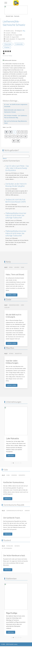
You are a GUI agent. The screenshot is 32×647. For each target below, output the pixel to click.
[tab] (11, 637)
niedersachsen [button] (14, 305)
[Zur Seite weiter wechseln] (14, 141)
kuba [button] (8, 475)
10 (25, 136)
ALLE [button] (5, 267)
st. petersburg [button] (7, 548)
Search (5, 158)
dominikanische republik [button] (14, 510)
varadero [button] (22, 475)
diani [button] (22, 267)
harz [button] (22, 305)
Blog (24, 30)
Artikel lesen (11, 455)
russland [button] (9, 546)
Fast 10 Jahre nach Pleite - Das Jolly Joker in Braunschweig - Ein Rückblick (17, 168)
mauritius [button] (18, 353)
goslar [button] (6, 307)
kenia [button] (11, 267)
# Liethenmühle (19, 44)
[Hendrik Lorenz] (16, 3)
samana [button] (27, 510)
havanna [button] (14, 475)
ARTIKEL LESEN (11, 295)
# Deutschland (7, 44)
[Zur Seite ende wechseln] (18, 141)
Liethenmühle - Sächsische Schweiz (14, 23)
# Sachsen (6, 47)
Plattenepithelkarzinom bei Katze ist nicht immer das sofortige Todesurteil (15, 215)
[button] (17, 432)
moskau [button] (17, 546)
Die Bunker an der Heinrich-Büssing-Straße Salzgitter (16, 185)
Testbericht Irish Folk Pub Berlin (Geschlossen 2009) (15, 200)
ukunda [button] (16, 267)
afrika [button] (11, 353)
